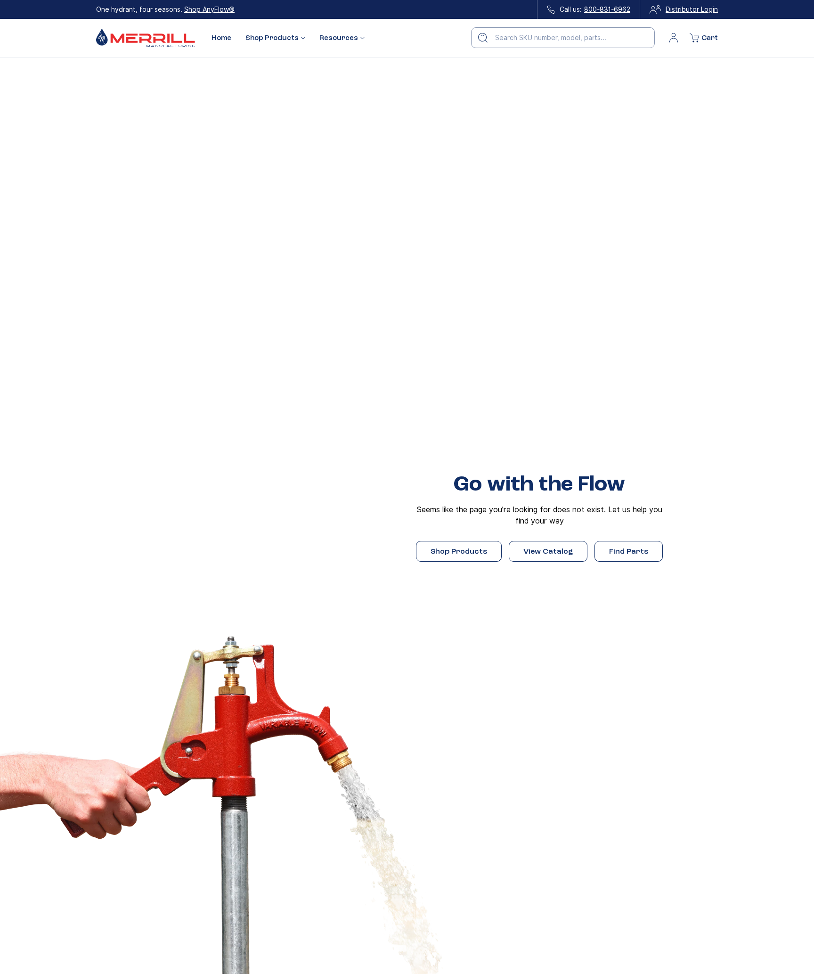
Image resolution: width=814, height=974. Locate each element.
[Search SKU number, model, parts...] (483, 37)
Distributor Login (692, 9)
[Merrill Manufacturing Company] (145, 38)
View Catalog (548, 551)
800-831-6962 (607, 9)
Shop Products (459, 551)
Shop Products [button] (272, 37)
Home (221, 37)
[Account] (673, 37)
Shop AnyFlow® (209, 9)
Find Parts (628, 551)
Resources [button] (338, 37)
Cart (709, 37)
